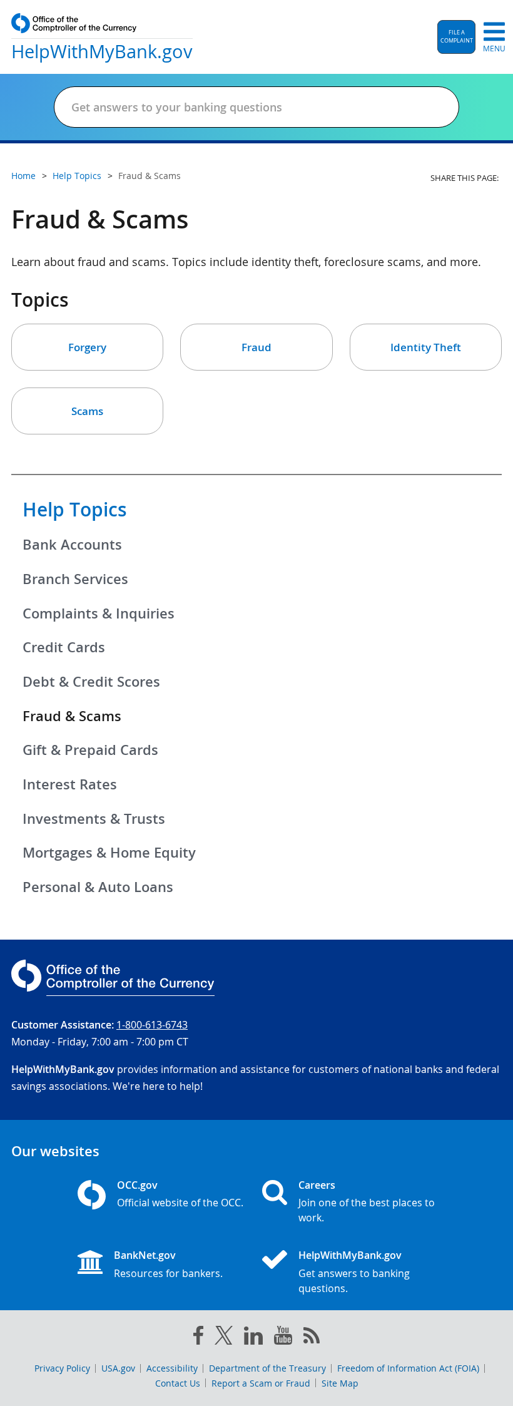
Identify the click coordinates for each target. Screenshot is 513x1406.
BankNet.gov (145, 1255)
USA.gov (118, 1368)
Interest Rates (70, 784)
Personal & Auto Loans (98, 887)
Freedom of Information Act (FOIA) (408, 1368)
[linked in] (253, 1338)
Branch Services (75, 579)
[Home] (279, 1261)
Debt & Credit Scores (91, 681)
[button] (456, 37)
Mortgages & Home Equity (109, 852)
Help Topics (75, 509)
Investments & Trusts (94, 818)
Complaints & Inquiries (99, 613)
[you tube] (283, 1338)
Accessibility (172, 1368)
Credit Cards (64, 647)
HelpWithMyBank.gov (350, 1255)
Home (23, 176)
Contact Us (177, 1383)
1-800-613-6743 (152, 1025)
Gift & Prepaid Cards (90, 750)
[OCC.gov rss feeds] (311, 1337)
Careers (316, 1185)
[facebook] (198, 1338)
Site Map (340, 1383)
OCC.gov (137, 1185)
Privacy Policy (62, 1368)
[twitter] (224, 1338)
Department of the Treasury (267, 1368)
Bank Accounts (72, 544)
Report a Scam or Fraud (260, 1383)
